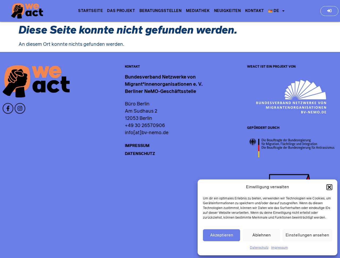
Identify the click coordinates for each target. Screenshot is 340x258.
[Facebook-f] (8, 108)
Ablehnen (261, 235)
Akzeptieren (221, 235)
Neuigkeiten (227, 11)
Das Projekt (121, 11)
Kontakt (254, 11)
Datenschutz (259, 247)
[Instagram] (20, 108)
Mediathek (198, 11)
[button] (329, 187)
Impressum (279, 247)
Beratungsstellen (160, 11)
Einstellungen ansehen (307, 235)
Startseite (90, 11)
